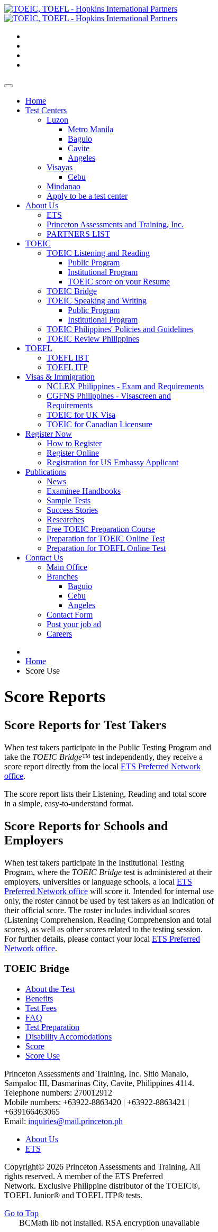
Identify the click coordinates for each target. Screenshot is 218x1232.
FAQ (33, 1017)
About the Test (50, 989)
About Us (41, 1139)
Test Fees (41, 1008)
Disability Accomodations (68, 1036)
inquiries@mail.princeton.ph (75, 1121)
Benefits (39, 998)
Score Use (42, 1055)
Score (34, 1046)
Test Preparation (52, 1027)
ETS (33, 1148)
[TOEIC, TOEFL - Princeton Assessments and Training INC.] (90, 13)
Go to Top (21, 1213)
